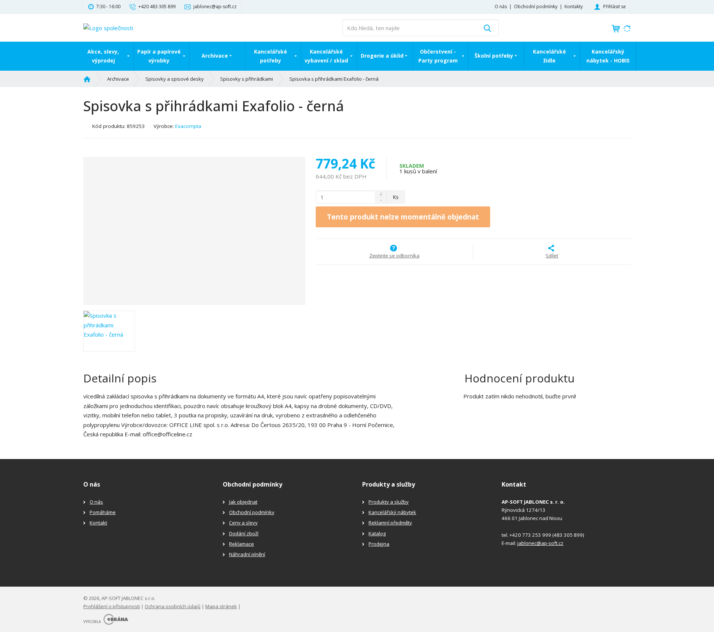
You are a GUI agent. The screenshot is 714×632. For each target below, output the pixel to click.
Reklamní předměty (390, 522)
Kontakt (98, 522)
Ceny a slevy (243, 522)
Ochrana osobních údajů (172, 606)
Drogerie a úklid (382, 55)
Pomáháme (103, 512)
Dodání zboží (243, 533)
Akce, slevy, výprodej (103, 56)
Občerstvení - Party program (438, 56)
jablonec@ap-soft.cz (540, 543)
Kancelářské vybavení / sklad (326, 56)
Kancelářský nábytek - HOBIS (608, 56)
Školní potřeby (494, 55)
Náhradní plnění (247, 554)
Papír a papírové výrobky (159, 56)
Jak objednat (243, 501)
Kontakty (574, 6)
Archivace (215, 55)
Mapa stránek (221, 606)
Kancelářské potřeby (270, 56)
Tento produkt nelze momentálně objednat (403, 216)
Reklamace (241, 543)
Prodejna (379, 543)
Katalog (377, 533)
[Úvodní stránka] (108, 27)
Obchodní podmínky (535, 6)
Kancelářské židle (549, 56)
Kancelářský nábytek (392, 512)
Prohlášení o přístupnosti (111, 606)
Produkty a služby (389, 501)
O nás (501, 6)
